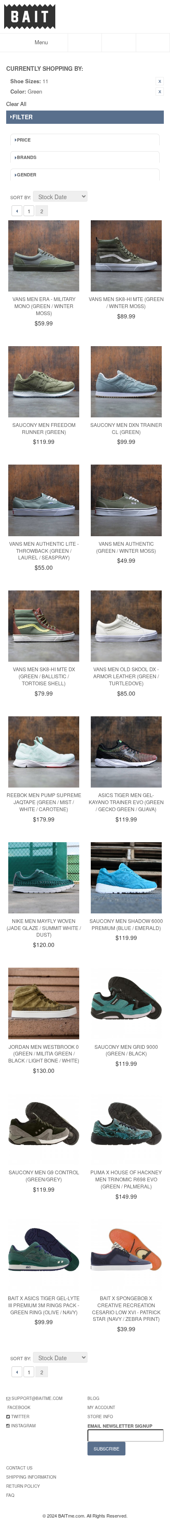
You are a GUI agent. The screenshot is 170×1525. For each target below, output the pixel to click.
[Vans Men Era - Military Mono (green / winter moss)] (43, 256)
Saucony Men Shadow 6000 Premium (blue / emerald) (126, 924)
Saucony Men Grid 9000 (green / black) (126, 1050)
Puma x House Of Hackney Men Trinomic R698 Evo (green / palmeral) (126, 1179)
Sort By (20, 197)
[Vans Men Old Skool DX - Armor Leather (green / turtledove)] (126, 626)
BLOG (93, 1398)
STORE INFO (100, 1416)
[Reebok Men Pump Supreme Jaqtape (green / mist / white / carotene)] (43, 752)
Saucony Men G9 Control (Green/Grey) (44, 1175)
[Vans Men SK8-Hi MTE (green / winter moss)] (126, 256)
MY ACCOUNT (101, 1407)
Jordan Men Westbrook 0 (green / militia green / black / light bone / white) (43, 1053)
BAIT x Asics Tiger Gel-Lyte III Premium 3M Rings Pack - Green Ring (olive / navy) (44, 1304)
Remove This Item (160, 81)
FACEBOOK (19, 1407)
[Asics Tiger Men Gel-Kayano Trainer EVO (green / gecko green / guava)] (126, 752)
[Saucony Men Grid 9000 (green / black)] (126, 1003)
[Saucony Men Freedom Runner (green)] (43, 381)
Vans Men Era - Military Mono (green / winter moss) (44, 305)
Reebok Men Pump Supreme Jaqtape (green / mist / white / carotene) (44, 801)
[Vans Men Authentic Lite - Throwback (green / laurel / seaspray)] (43, 500)
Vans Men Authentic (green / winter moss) (126, 547)
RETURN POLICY (23, 1486)
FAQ (10, 1495)
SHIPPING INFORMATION (31, 1477)
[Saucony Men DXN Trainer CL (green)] (126, 381)
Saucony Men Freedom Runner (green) (44, 428)
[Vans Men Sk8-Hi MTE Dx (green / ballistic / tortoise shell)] (43, 626)
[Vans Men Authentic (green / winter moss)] (126, 500)
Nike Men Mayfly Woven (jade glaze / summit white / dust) (44, 927)
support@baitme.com (37, 1398)
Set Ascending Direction (95, 197)
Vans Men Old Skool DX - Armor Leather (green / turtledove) (126, 676)
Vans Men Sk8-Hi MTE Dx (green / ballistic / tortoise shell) (44, 676)
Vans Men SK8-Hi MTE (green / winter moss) (126, 302)
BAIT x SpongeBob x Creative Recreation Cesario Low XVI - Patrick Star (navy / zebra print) (126, 1308)
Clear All (16, 104)
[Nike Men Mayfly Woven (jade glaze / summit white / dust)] (43, 877)
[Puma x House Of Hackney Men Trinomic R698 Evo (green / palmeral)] (126, 1129)
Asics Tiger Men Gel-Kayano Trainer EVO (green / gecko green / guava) (126, 801)
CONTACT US (19, 1468)
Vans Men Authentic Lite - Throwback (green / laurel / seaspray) (44, 550)
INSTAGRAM (23, 1426)
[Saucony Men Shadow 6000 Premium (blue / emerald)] (126, 877)
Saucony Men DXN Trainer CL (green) (126, 428)
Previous (17, 210)
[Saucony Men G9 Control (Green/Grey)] (43, 1129)
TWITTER (20, 1416)
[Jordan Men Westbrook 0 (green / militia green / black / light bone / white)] (43, 1003)
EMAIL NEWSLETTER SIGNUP (120, 1426)
